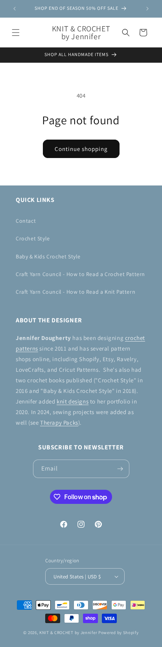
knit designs (72, 401)
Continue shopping (81, 149)
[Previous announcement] (14, 8)
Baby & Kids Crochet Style (48, 256)
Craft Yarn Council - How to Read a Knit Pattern (75, 291)
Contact (26, 220)
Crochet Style (33, 238)
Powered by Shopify (118, 632)
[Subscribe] (120, 469)
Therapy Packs (59, 422)
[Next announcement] (147, 8)
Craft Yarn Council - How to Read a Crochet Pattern (80, 274)
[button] (15, 32)
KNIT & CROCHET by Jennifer (68, 632)
